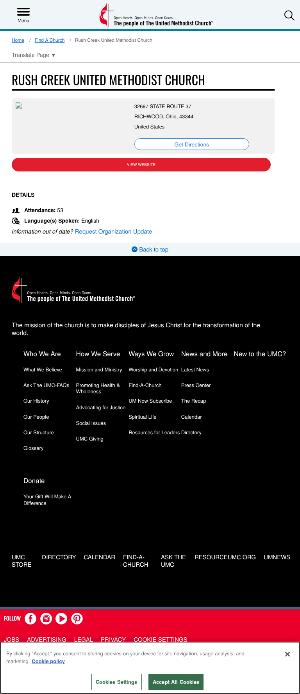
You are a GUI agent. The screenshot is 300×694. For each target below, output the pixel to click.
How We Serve (98, 353)
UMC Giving (90, 438)
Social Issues (91, 422)
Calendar (191, 416)
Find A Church (50, 40)
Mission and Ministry (99, 369)
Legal (83, 639)
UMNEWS (277, 557)
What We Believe (42, 369)
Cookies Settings (117, 681)
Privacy (113, 639)
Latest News (195, 369)
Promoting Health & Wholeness (98, 388)
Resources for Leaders (154, 432)
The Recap (193, 400)
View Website (141, 164)
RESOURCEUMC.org (225, 557)
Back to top (153, 249)
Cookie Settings (160, 639)
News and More (204, 353)
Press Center (196, 385)
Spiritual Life (142, 416)
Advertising (46, 639)
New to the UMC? (260, 353)
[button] (289, 15)
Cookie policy (48, 661)
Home (18, 40)
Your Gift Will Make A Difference (47, 499)
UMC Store (22, 561)
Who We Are (42, 353)
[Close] (287, 654)
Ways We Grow (151, 353)
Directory (191, 432)
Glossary (33, 447)
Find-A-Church (145, 385)
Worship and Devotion (153, 369)
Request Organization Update (113, 231)
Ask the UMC (173, 561)
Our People (36, 416)
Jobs (11, 639)
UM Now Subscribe (150, 400)
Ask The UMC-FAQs (46, 385)
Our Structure (38, 432)
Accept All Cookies (176, 681)
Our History (36, 400)
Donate (34, 480)
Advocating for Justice (101, 407)
